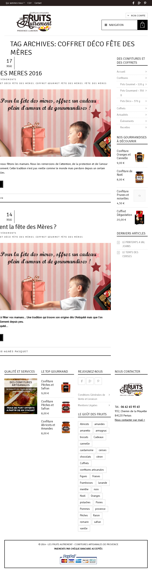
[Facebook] (133, 3)
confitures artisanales (92, 469)
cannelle (85, 443)
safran (97, 522)
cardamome (86, 450)
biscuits (84, 437)
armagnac (101, 430)
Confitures (122, 78)
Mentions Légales (87, 405)
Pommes (85, 509)
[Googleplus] (139, 3)
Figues (83, 476)
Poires (99, 502)
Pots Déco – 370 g (130, 101)
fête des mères (96, 83)
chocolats (85, 456)
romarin (84, 522)
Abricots (84, 424)
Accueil (121, 71)
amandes (99, 424)
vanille (83, 528)
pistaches (85, 502)
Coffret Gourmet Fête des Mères (59, 83)
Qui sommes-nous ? (15, 3)
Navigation (116, 25)
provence (100, 509)
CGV (29, 3)
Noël (83, 496)
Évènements (127, 121)
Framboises (86, 482)
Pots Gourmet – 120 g (132, 84)
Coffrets (121, 108)
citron (99, 456)
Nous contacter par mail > (130, 420)
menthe (84, 489)
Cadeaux (99, 437)
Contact (38, 3)
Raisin (96, 515)
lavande (102, 482)
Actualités (122, 114)
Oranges (95, 496)
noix (96, 489)
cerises (102, 450)
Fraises (96, 476)
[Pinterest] (145, 3)
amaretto (85, 430)
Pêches (84, 515)
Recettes (125, 127)
